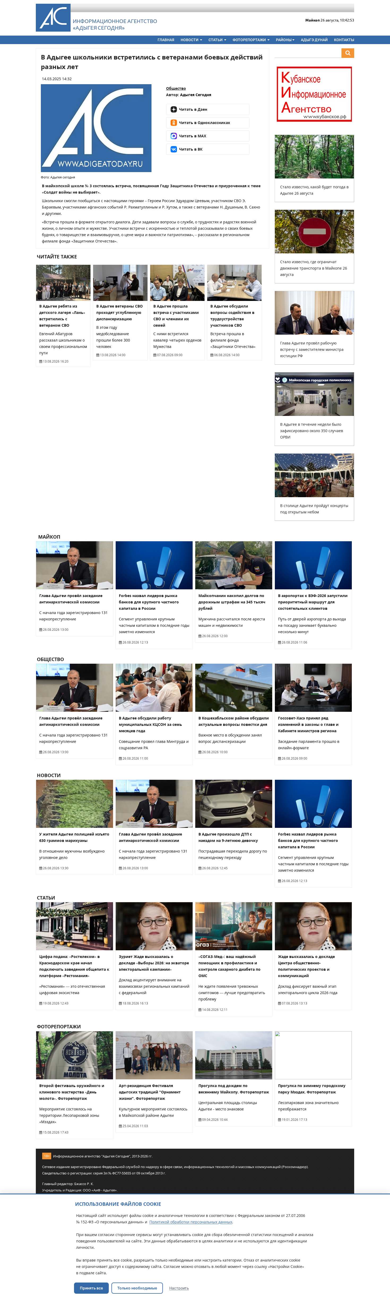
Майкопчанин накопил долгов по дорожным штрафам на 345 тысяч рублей (231, 602)
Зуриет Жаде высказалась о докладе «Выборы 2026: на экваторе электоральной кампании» (154, 963)
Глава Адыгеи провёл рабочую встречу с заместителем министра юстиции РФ (312, 349)
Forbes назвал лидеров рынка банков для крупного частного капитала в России (149, 602)
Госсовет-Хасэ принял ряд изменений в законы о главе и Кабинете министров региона (308, 724)
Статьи (216, 40)
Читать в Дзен (193, 109)
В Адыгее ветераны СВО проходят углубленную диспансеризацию (119, 312)
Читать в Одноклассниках (204, 122)
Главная (166, 40)
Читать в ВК (190, 149)
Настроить (179, 1288)
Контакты (344, 40)
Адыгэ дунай (314, 40)
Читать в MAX (192, 135)
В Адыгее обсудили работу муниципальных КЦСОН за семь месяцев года (150, 724)
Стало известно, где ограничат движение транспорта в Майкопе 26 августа (313, 268)
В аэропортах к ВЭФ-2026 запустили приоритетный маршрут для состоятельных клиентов (313, 602)
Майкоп (48, 537)
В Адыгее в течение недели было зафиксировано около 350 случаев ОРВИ (311, 431)
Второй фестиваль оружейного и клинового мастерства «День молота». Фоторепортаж (71, 1092)
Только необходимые (137, 1288)
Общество (176, 88)
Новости (190, 40)
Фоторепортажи (250, 40)
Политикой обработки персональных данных (190, 1221)
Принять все (91, 1288)
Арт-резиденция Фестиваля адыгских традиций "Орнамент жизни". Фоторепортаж (150, 1092)
